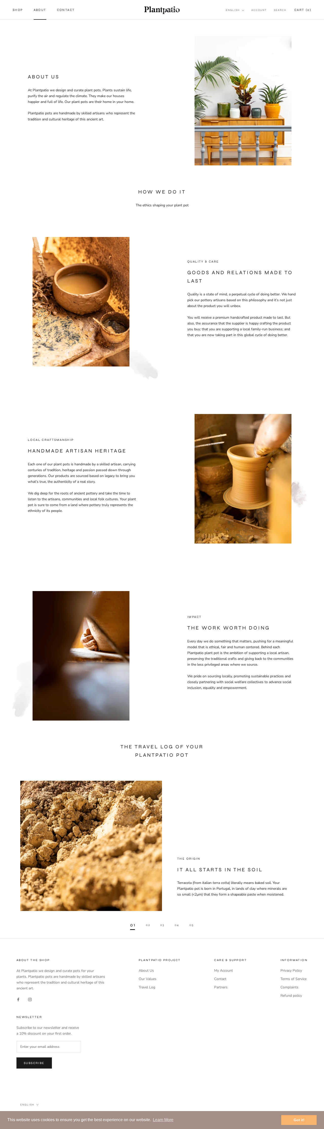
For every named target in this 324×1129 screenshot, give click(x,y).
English (233, 10)
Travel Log (147, 987)
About (40, 10)
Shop (18, 10)
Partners (221, 987)
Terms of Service (293, 978)
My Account (223, 970)
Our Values (147, 978)
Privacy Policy (291, 970)
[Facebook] (18, 999)
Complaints (289, 987)
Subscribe (34, 1063)
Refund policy (291, 995)
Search (280, 10)
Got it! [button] (299, 1120)
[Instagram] (30, 999)
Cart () (302, 10)
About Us (146, 970)
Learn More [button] (163, 1120)
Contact (66, 10)
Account (259, 10)
